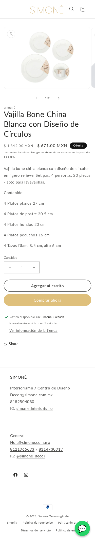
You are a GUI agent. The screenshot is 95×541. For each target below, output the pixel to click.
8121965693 (22, 449)
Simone (43, 516)
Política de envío (67, 530)
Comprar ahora (47, 300)
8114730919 (51, 449)
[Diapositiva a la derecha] (58, 98)
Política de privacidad (73, 522)
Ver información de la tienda (33, 330)
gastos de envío (46, 152)
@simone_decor (30, 456)
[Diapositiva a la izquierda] (36, 98)
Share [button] (13, 344)
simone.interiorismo (34, 408)
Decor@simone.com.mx (31, 394)
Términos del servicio (36, 530)
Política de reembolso (38, 522)
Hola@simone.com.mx (30, 442)
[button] (10, 9)
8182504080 (22, 401)
